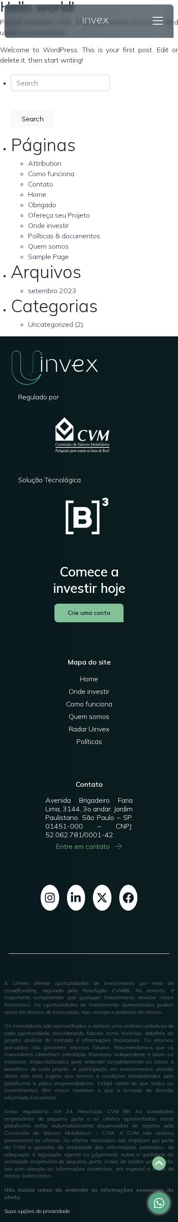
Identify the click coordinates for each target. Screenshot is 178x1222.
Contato (40, 184)
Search (33, 118)
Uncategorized (50, 324)
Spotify (102, 898)
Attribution (44, 163)
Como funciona (51, 173)
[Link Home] (89, 21)
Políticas (89, 741)
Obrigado (42, 204)
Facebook (128, 898)
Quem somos (48, 246)
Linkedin (76, 898)
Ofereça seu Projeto (59, 215)
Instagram (50, 898)
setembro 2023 (52, 290)
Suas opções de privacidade (37, 1211)
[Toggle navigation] (158, 21)
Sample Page (48, 256)
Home (37, 194)
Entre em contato (83, 846)
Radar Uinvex (89, 729)
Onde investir (48, 225)
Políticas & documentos (64, 235)
